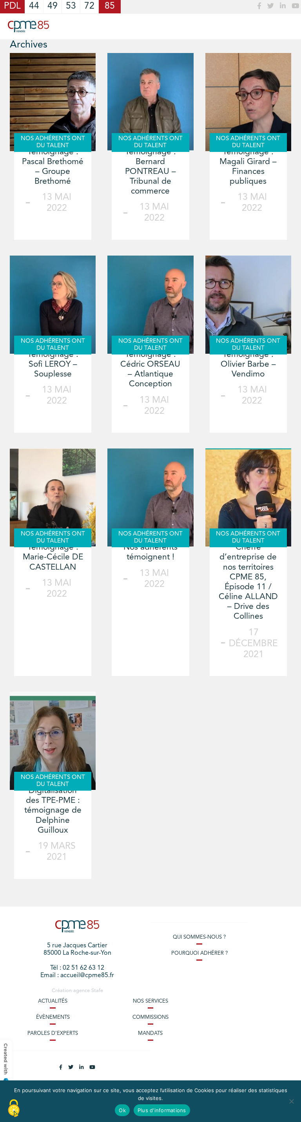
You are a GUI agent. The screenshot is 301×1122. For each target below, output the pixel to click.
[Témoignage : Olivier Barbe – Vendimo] (248, 305)
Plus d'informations (162, 1110)
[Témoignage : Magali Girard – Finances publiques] (248, 102)
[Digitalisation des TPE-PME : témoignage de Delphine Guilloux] (53, 741)
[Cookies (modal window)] (13, 1108)
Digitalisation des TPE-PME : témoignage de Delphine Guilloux (53, 811)
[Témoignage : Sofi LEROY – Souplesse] (53, 305)
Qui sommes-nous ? (199, 937)
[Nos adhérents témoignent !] (150, 497)
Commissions (150, 1017)
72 (89, 6)
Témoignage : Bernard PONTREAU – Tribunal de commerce (150, 172)
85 (110, 6)
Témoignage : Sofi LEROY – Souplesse (52, 364)
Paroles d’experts (52, 1033)
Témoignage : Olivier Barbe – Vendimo (248, 364)
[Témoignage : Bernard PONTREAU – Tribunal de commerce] (150, 102)
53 (71, 6)
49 (52, 6)
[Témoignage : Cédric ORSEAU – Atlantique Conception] (150, 305)
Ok (122, 1110)
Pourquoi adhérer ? (199, 953)
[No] (291, 1101)
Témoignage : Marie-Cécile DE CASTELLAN (53, 557)
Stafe (97, 990)
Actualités (52, 1001)
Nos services (150, 1001)
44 (34, 6)
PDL (12, 6)
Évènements (53, 1017)
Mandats (150, 1033)
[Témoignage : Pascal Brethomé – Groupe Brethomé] (53, 102)
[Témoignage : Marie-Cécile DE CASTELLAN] (53, 497)
